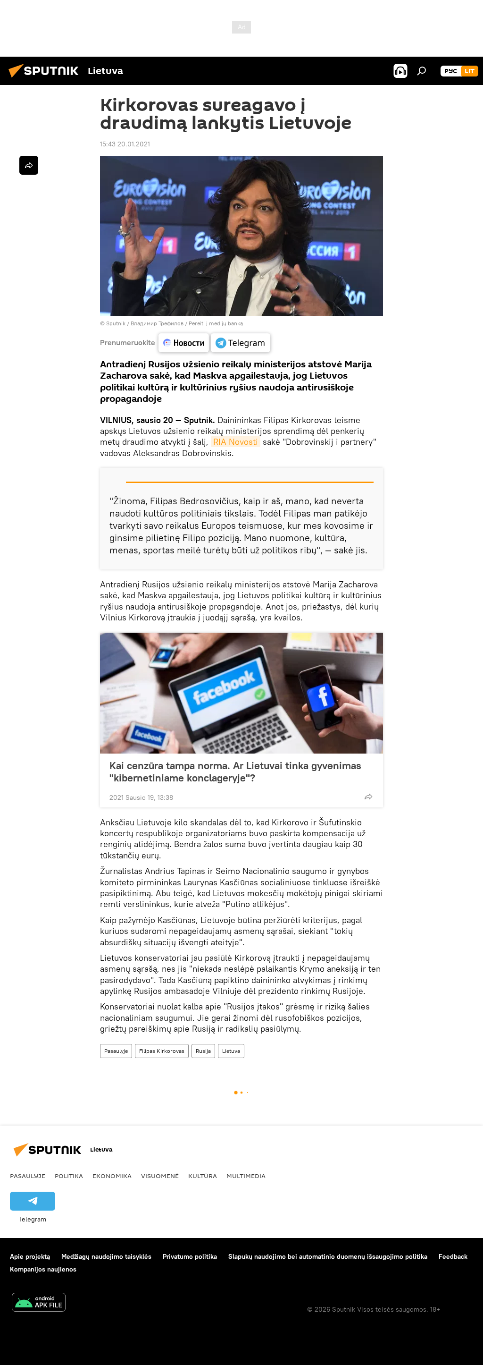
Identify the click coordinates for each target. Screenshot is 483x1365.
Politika (69, 1175)
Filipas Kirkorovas (161, 1050)
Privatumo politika (190, 1256)
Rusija (203, 1050)
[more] (368, 796)
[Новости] (183, 342)
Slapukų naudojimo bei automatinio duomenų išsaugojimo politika (327, 1256)
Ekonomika (112, 1175)
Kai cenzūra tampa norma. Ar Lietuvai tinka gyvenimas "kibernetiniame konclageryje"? (235, 771)
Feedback (453, 1256)
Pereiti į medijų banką (216, 323)
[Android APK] (39, 1303)
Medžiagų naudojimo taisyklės (106, 1256)
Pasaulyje (116, 1050)
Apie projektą (30, 1256)
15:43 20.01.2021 (125, 144)
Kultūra (202, 1175)
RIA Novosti (235, 441)
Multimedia (246, 1175)
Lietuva (231, 1050)
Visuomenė (160, 1175)
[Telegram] (240, 342)
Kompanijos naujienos (43, 1269)
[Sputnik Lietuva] (46, 79)
